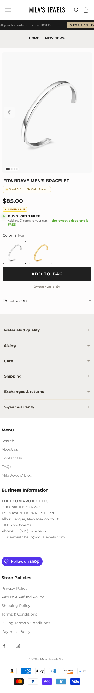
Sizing (10, 345)
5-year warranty (19, 407)
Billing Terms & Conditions (26, 623)
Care (8, 361)
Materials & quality (22, 330)
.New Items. (54, 38)
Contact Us (12, 458)
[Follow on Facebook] (4, 646)
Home (34, 38)
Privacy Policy (14, 588)
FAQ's (7, 466)
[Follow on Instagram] (17, 646)
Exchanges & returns (24, 391)
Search (8, 440)
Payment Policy (16, 631)
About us (10, 449)
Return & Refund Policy (23, 597)
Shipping (13, 376)
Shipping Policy (16, 605)
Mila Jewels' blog (17, 475)
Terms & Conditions (19, 614)
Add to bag (47, 274)
